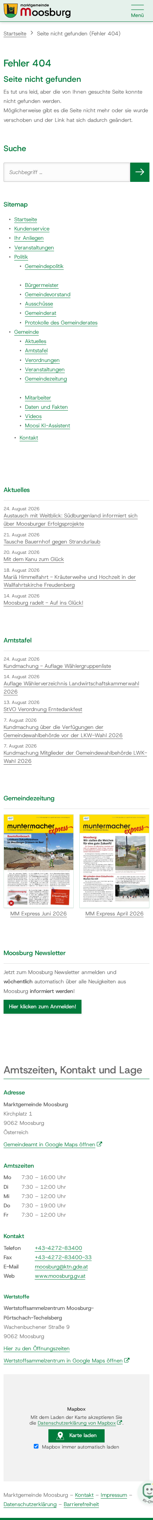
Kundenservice (31, 228)
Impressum (114, 1495)
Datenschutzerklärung (30, 1504)
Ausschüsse (39, 303)
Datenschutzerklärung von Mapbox (80, 1423)
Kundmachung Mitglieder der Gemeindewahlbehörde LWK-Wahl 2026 (75, 757)
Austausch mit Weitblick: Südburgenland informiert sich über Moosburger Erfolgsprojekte (71, 519)
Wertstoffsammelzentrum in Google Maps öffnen (67, 1360)
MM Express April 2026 (114, 913)
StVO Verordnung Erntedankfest (43, 709)
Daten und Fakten (46, 407)
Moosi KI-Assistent (47, 425)
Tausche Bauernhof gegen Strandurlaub (52, 541)
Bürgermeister (42, 285)
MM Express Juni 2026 (38, 913)
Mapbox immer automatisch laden (80, 1447)
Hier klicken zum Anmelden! (42, 1006)
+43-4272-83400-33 (63, 1257)
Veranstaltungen (34, 247)
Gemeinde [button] (26, 332)
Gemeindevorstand (47, 294)
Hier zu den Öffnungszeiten (37, 1348)
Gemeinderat (40, 313)
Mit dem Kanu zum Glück (34, 559)
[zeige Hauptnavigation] (137, 11)
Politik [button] (21, 256)
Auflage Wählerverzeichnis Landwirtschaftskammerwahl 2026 (71, 687)
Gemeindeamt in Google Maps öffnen (53, 1144)
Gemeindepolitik (44, 266)
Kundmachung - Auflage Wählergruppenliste (57, 666)
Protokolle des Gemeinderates (61, 322)
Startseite (15, 33)
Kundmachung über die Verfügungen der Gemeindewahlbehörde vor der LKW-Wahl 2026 (63, 731)
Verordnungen (42, 360)
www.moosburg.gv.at (60, 1276)
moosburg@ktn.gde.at (61, 1266)
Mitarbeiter (38, 397)
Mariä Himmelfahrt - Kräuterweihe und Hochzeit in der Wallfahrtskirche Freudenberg (70, 581)
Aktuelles (35, 341)
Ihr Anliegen (29, 238)
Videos (33, 416)
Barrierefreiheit (81, 1504)
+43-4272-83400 (58, 1248)
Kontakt (29, 437)
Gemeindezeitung (46, 378)
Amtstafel (36, 350)
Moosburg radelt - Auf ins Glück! (43, 602)
